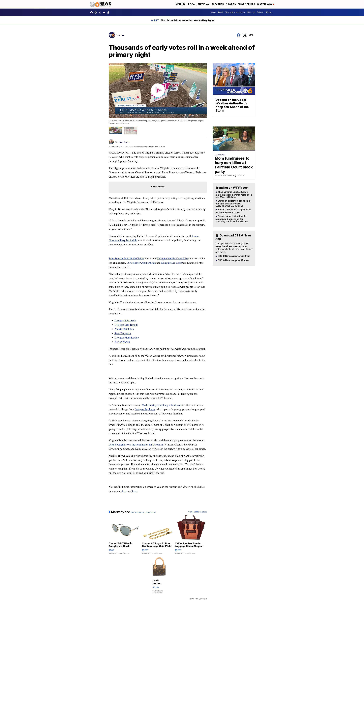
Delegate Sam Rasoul (126, 324)
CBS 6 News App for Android (233, 256)
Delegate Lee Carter (172, 262)
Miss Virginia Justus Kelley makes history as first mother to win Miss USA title (233, 194)
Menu (179, 4)
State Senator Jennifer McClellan (126, 258)
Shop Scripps (246, 4)
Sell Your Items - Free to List (143, 512)
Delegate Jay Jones (145, 409)
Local (192, 4)
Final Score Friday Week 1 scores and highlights (187, 20)
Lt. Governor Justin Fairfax (141, 262)
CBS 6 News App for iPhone (233, 260)
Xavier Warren (122, 341)
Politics (260, 12)
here (124, 491)
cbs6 (96, 12)
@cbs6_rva (109, 12)
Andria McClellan (124, 329)
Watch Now (265, 4)
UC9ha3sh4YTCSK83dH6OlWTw (105, 12)
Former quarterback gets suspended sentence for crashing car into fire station (231, 219)
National (204, 4)
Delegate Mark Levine (126, 337)
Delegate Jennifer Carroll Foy (173, 258)
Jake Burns (123, 142)
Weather (218, 4)
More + (269, 12)
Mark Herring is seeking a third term (161, 405)
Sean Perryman (122, 333)
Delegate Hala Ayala (125, 320)
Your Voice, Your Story (235, 12)
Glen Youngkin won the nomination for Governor (136, 444)
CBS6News (92, 12)
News (213, 12)
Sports (231, 4)
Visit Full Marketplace (197, 512)
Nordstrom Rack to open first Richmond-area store (233, 211)
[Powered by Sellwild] (203, 599)
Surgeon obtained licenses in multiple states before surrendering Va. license (233, 203)
